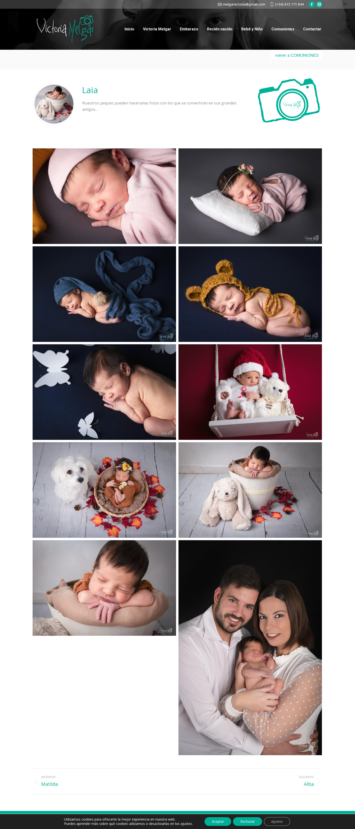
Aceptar (218, 821)
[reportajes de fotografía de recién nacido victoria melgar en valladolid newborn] (104, 196)
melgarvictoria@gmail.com (244, 4)
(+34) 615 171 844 (289, 4)
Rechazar (247, 821)
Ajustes (277, 821)
